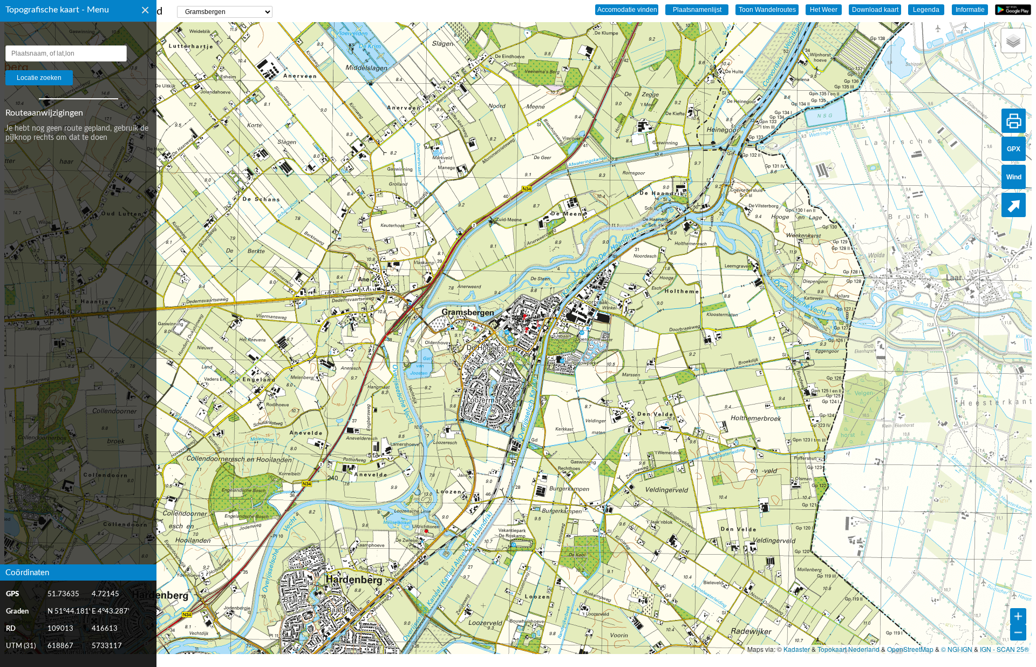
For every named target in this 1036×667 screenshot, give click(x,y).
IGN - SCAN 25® (1004, 648)
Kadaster (796, 648)
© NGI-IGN (956, 648)
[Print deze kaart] (1013, 121)
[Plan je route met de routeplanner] (1013, 205)
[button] (1013, 40)
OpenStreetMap (910, 648)
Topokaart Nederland (848, 648)
